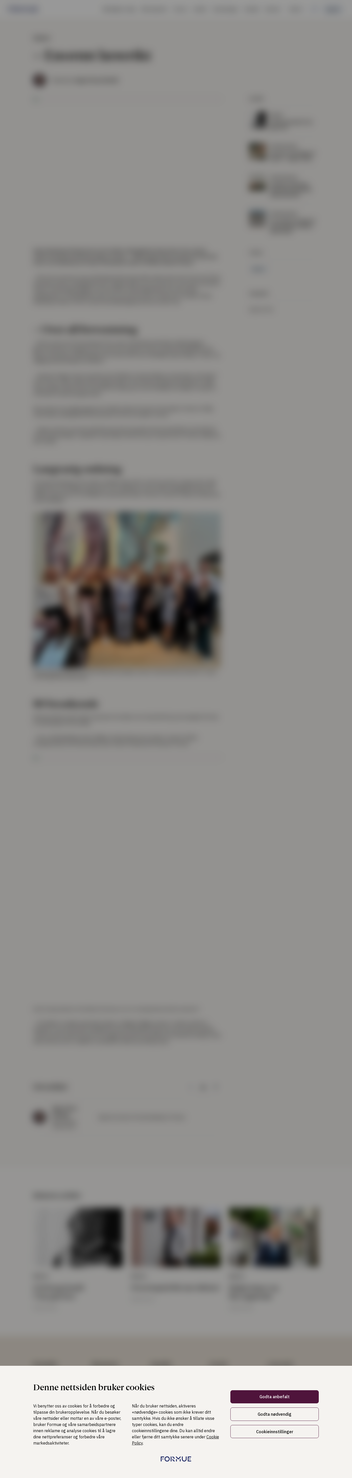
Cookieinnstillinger (274, 1431)
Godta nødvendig (274, 1414)
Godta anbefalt (274, 1396)
